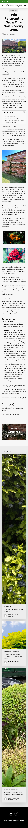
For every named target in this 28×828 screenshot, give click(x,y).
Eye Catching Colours (12, 115)
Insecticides (7, 789)
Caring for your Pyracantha (11, 119)
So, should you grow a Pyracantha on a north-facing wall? (15, 121)
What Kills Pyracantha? (14, 432)
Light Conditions (11, 116)
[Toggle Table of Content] (23, 112)
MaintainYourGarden (9, 34)
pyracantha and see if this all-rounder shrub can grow (13, 84)
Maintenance (14, 789)
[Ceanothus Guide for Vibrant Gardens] (14, 536)
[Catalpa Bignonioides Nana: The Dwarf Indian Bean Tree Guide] (14, 643)
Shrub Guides (13, 10)
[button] (2, 5)
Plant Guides (7, 651)
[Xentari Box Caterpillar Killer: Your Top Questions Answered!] (14, 735)
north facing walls (18, 135)
